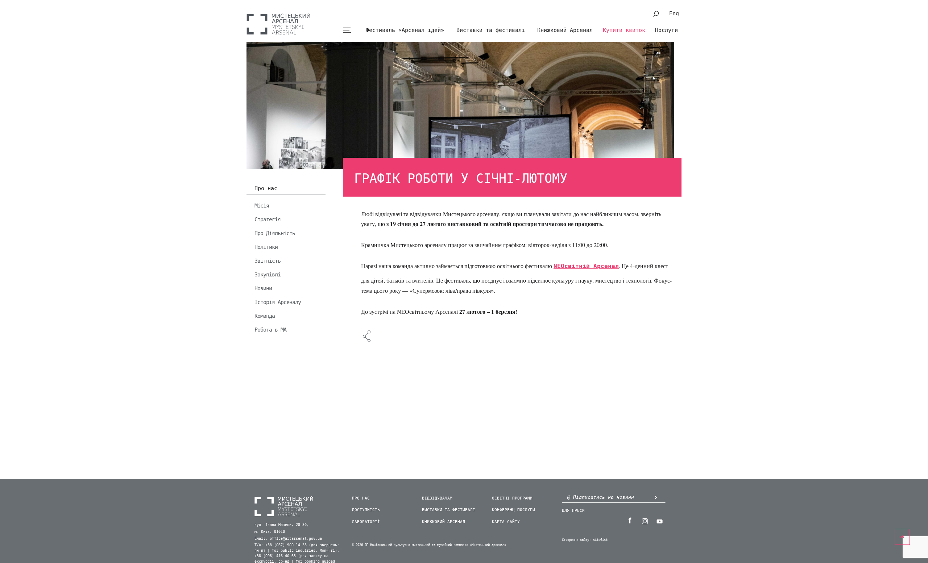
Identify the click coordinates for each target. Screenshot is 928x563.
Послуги (666, 30)
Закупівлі (267, 275)
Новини (263, 288)
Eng (674, 13)
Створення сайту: (576, 540)
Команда (264, 316)
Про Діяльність (274, 233)
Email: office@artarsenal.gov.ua (288, 538)
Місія (261, 206)
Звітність (267, 261)
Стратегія (267, 219)
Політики (266, 247)
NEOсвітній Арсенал (586, 266)
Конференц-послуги (513, 510)
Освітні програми (512, 498)
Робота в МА (270, 330)
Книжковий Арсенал (565, 30)
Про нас (265, 188)
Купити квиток (624, 30)
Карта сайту (506, 522)
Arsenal (278, 23)
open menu (346, 30)
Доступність (366, 510)
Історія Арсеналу (277, 302)
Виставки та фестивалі (490, 30)
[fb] (630, 520)
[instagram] (644, 520)
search (656, 14)
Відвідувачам (437, 498)
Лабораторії (366, 522)
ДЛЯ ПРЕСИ (573, 510)
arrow (655, 497)
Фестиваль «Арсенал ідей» (405, 30)
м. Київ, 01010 (269, 531)
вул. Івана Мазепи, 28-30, (281, 524)
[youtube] (659, 520)
